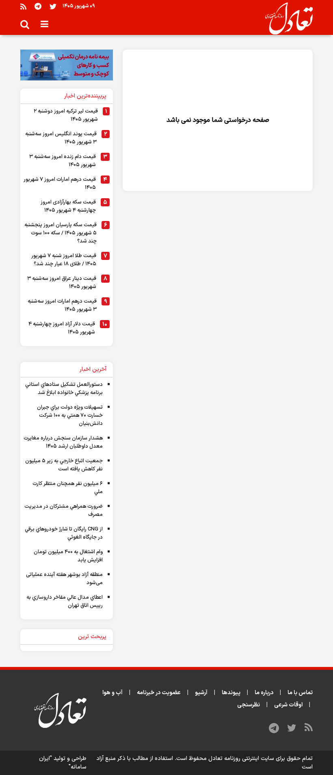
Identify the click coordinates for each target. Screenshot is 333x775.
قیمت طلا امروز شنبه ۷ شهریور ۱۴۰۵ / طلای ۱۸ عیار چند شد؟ (63, 260)
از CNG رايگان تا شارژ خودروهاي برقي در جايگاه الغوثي (64, 533)
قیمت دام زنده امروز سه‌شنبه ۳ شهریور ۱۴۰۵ (62, 161)
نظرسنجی (248, 705)
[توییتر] (53, 6)
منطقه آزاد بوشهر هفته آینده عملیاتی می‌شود (64, 579)
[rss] (23, 6)
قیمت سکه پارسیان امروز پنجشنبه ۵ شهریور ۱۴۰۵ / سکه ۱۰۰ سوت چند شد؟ (60, 233)
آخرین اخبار (93, 369)
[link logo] (286, 18)
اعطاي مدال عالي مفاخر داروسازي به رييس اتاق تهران (64, 601)
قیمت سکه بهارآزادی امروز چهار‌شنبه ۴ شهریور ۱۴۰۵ (68, 206)
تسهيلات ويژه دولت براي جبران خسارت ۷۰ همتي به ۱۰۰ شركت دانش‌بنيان (70, 415)
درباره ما (264, 692)
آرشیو (201, 692)
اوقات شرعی (288, 705)
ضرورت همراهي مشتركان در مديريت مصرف (63, 510)
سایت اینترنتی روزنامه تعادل (241, 758)
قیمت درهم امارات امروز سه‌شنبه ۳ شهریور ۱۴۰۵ (62, 305)
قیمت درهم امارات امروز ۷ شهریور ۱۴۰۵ (60, 183)
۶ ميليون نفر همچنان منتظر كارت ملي (67, 488)
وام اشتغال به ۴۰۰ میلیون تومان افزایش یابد (68, 556)
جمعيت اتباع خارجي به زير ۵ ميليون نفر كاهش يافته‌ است (64, 465)
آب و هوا (112, 692)
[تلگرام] (38, 6)
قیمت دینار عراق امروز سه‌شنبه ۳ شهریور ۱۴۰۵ (61, 283)
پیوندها (231, 692)
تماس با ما (300, 692)
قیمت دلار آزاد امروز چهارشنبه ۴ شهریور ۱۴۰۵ (61, 328)
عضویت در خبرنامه (159, 692)
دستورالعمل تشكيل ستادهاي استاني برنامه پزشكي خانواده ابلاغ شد (64, 389)
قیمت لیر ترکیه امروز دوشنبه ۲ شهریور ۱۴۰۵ (66, 115)
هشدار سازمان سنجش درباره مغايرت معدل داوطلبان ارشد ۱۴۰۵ (63, 442)
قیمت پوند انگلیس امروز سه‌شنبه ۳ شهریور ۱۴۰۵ (61, 138)
